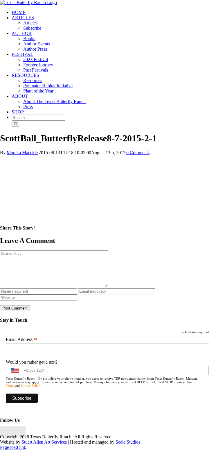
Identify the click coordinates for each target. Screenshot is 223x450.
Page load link (13, 447)
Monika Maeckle (22, 152)
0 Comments (138, 152)
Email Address (21, 339)
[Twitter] (22, 431)
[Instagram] (16, 431)
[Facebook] (3, 431)
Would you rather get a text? (31, 362)
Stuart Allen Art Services (44, 442)
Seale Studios (128, 442)
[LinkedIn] (9, 431)
